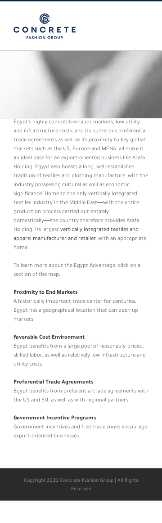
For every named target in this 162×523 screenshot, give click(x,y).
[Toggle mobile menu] (144, 16)
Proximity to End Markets (46, 293)
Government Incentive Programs (55, 419)
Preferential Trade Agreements (54, 383)
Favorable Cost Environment (49, 338)
